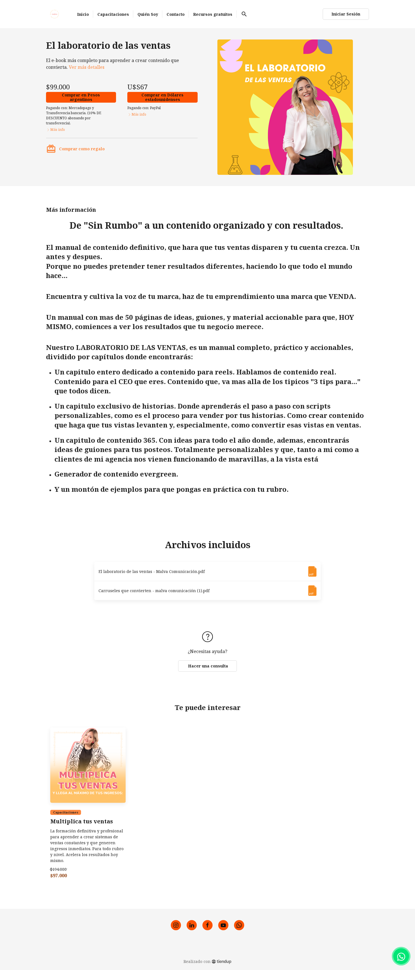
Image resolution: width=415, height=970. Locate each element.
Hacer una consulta (207, 666)
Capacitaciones (65, 812)
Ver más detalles (86, 67)
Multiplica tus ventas (81, 821)
